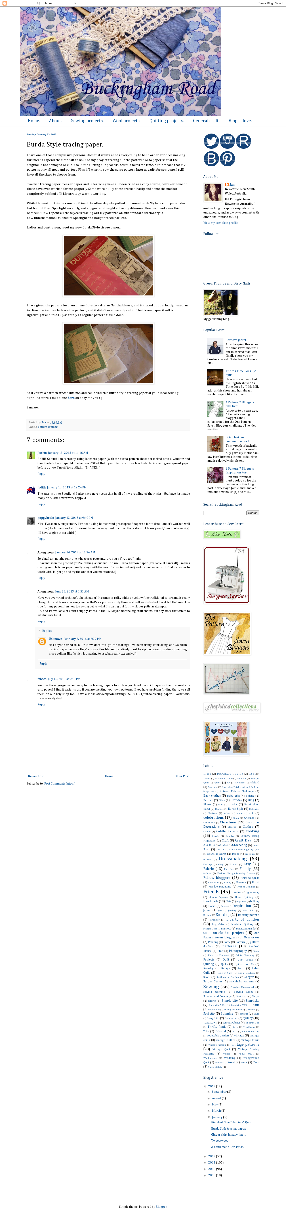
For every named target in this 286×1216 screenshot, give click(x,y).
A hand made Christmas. (227, 1147)
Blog (251, 800)
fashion (207, 873)
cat (251, 813)
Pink (210, 955)
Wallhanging (210, 1058)
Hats (228, 901)
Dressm (207, 859)
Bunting (219, 809)
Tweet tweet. (219, 1140)
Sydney (248, 1018)
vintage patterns (245, 1044)
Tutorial (220, 1031)
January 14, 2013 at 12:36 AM (75, 552)
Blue (220, 804)
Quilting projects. (166, 121)
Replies (47, 630)
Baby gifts (233, 795)
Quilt (226, 959)
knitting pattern (248, 915)
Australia (213, 787)
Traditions (249, 1027)
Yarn (256, 1062)
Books (233, 804)
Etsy (247, 864)
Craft (225, 840)
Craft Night (209, 845)
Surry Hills (213, 1018)
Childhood (209, 822)
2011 (212, 1162)
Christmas (228, 822)
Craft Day (243, 840)
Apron (217, 782)
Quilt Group (245, 959)
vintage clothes (225, 1040)
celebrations (213, 818)
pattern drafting (48, 426)
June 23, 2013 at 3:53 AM (72, 591)
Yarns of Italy (215, 1067)
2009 (212, 1175)
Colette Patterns (227, 831)
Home (109, 776)
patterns (229, 946)
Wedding (229, 1058)
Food (255, 882)
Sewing (211, 986)
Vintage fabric (250, 1040)
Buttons (212, 813)
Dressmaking (233, 858)
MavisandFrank (245, 928)
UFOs (235, 1031)
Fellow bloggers (216, 878)
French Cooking (246, 886)
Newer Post (36, 776)
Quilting (208, 964)
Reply (41, 473)
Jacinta (42, 452)
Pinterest (224, 955)
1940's (239, 773)
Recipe (225, 968)
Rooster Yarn (224, 973)
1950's (252, 774)
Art (228, 782)
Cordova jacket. (236, 340)
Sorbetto (209, 1013)
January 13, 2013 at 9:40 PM (74, 517)
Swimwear (231, 1018)
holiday (254, 901)
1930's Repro (224, 774)
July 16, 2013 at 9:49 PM (64, 679)
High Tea (241, 901)
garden (237, 892)
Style (256, 1014)
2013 (212, 1086)
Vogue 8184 (245, 1054)
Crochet (223, 845)
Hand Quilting (244, 897)
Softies (251, 1009)
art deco (240, 782)
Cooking (252, 831)
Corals (215, 836)
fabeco (42, 679)
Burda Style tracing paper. (228, 1128)
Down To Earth (216, 853)
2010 (212, 1169)
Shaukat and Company (217, 996)
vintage (239, 1035)
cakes (227, 813)
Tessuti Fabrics (231, 1022)
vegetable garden (218, 1035)
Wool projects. (127, 121)
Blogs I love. (240, 121)
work (244, 1062)
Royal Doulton (246, 973)
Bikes (222, 800)
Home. (34, 121)
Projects (208, 959)
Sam (232, 184)
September (219, 1091)
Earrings (207, 864)
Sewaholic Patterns (241, 981)
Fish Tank (213, 882)
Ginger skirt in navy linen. (228, 1134)
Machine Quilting (242, 924)
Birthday (236, 800)
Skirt (256, 1005)
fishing (227, 882)
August (217, 1098)
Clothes (248, 826)
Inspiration (241, 906)
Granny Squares (218, 897)
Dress (235, 853)
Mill (205, 933)
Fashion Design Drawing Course (236, 873)
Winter (219, 1062)
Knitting (222, 915)
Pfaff (220, 951)
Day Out (220, 849)
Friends (211, 892)
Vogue (226, 1054)
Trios (206, 1031)
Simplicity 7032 (239, 1005)
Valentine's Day (250, 1031)
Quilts (224, 964)
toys (235, 1027)
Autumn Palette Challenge (237, 791)
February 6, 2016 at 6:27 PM (82, 638)
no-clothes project (228, 933)
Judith (42, 487)
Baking (250, 795)
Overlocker (251, 937)
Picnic (256, 951)
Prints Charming (245, 955)
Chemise (249, 817)
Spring (244, 1013)
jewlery (232, 910)
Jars (220, 910)
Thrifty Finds (217, 1026)
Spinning (227, 1013)
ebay (220, 864)
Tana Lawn (210, 1022)
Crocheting (239, 845)
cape (239, 813)
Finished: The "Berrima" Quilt (231, 1122)
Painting (213, 942)
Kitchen (207, 915)
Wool (231, 1062)
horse (224, 906)
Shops (255, 996)
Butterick (254, 809)
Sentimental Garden (228, 977)
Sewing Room (243, 991)
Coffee (206, 831)
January (217, 1117)
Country (229, 836)
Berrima (208, 800)
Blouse (207, 804)
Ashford (254, 782)
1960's (206, 778)
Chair (236, 818)
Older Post (182, 776)
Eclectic (233, 864)
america (241, 778)
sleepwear (214, 1009)
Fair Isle (228, 869)
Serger (249, 977)
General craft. (206, 121)
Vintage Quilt (221, 1049)
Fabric (208, 869)
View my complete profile (220, 222)
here (71, 398)
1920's (207, 773)
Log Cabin (218, 924)
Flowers (241, 882)
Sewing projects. (87, 121)
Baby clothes (212, 795)
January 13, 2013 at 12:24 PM (67, 487)
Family (245, 869)
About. (55, 121)
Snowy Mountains (234, 1009)
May (215, 1104)
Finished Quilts (249, 878)
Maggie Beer (210, 928)
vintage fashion (217, 1045)
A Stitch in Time (224, 778)
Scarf (206, 977)
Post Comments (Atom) (60, 783)
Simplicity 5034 (217, 1005)
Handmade (210, 901)
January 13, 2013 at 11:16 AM (68, 452)
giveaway (253, 892)
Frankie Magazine (219, 886)
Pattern (240, 942)
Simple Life (230, 1000)
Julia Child (249, 910)
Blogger (161, 1206)
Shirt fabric (242, 996)
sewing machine (214, 991)
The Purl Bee (252, 1022)
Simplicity (252, 1000)
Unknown (55, 638)
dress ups (250, 854)
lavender (214, 920)
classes (232, 827)
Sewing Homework (242, 987)
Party (226, 942)
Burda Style (236, 808)
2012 (212, 1156)
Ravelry (208, 968)
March (216, 1110)
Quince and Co (244, 964)
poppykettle (46, 517)
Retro (241, 968)
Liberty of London (242, 919)
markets (226, 928)
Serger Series (212, 981)
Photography (238, 950)
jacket (207, 910)
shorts (212, 1000)
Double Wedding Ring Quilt (244, 849)
